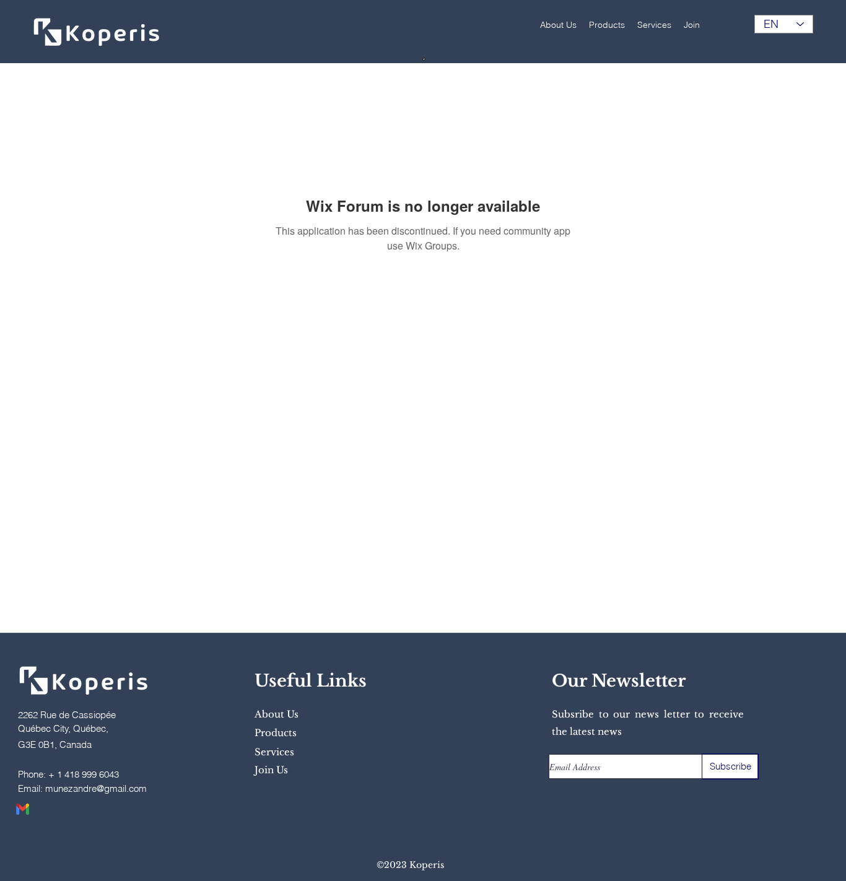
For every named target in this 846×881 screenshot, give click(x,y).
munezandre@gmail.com (96, 788)
